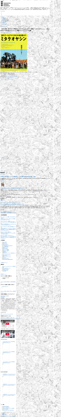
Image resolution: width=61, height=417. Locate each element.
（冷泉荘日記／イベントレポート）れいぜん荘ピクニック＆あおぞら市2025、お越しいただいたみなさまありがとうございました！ (9, 385)
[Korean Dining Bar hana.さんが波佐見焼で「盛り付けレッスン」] (10, 202)
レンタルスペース (5, 19)
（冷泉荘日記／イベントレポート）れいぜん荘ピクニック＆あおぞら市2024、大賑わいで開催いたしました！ (9, 395)
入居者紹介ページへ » (4, 262)
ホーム (3, 16)
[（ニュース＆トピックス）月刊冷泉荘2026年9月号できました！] (6, 346)
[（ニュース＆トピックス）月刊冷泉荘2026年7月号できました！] (6, 367)
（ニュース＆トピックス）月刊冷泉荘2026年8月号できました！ (9, 352)
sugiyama (1, 170)
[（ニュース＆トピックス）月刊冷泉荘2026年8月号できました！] (6, 356)
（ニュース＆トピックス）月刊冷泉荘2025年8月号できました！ (12, 188)
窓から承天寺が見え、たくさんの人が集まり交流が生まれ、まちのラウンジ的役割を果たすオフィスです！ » (8, 237)
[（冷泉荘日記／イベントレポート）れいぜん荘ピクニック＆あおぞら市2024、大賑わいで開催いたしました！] (6, 399)
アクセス (3, 23)
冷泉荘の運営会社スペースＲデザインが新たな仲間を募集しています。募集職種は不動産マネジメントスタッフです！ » (8, 229)
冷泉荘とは (4, 17)
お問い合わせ (4, 24)
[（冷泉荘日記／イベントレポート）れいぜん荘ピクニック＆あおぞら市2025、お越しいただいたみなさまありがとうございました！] (6, 389)
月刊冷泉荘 (7, 295)
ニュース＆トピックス (8, 32)
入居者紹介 (4, 18)
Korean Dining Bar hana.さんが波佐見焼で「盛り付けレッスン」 (12, 204)
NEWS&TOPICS (4, 339)
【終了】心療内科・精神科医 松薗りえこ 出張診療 (8, 212)
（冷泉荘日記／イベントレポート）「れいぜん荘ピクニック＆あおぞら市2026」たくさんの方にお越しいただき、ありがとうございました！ (9, 375)
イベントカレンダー (5, 20)
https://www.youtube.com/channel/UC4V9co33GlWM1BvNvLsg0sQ (11, 318)
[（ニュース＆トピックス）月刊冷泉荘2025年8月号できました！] (2, 186)
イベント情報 (4, 21)
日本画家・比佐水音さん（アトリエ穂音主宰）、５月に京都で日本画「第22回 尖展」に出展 (17, 176)
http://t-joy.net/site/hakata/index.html (9, 77)
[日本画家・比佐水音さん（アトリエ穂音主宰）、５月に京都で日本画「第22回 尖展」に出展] (2, 174)
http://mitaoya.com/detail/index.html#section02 (11, 76)
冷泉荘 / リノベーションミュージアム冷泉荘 (8, 416)
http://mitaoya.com (10, 79)
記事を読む (2, 200)
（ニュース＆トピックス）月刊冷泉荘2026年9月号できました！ (9, 342)
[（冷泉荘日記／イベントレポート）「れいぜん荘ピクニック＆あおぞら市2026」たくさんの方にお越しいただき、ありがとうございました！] (6, 379)
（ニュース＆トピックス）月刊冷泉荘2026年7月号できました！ (9, 362)
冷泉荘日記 (4, 22)
